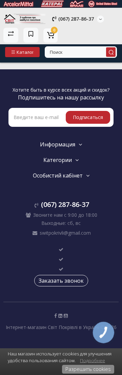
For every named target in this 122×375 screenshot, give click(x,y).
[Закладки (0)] (30, 35)
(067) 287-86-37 (75, 19)
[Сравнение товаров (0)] (10, 35)
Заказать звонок (61, 280)
